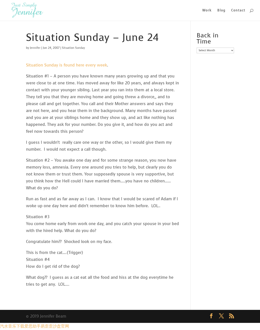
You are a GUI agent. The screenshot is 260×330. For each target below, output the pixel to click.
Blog (221, 10)
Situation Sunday (73, 48)
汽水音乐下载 (12, 326)
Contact (238, 10)
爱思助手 (32, 326)
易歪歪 (47, 326)
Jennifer (35, 48)
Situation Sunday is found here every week (66, 65)
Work (207, 10)
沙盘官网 (61, 326)
